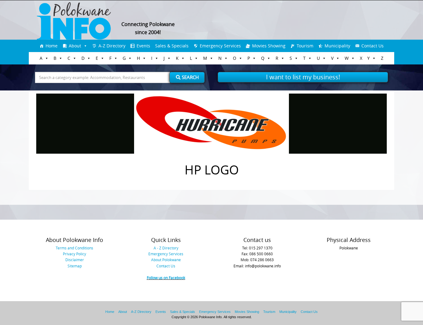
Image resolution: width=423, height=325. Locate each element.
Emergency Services (220, 46)
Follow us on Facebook (166, 277)
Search (190, 77)
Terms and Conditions (74, 247)
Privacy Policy (74, 253)
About (75, 46)
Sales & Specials (172, 46)
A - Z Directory (166, 247)
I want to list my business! (303, 77)
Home (52, 46)
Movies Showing (269, 46)
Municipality (337, 46)
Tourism (305, 46)
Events (143, 46)
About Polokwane (166, 259)
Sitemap (75, 265)
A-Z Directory (111, 46)
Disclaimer (74, 259)
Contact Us (372, 46)
